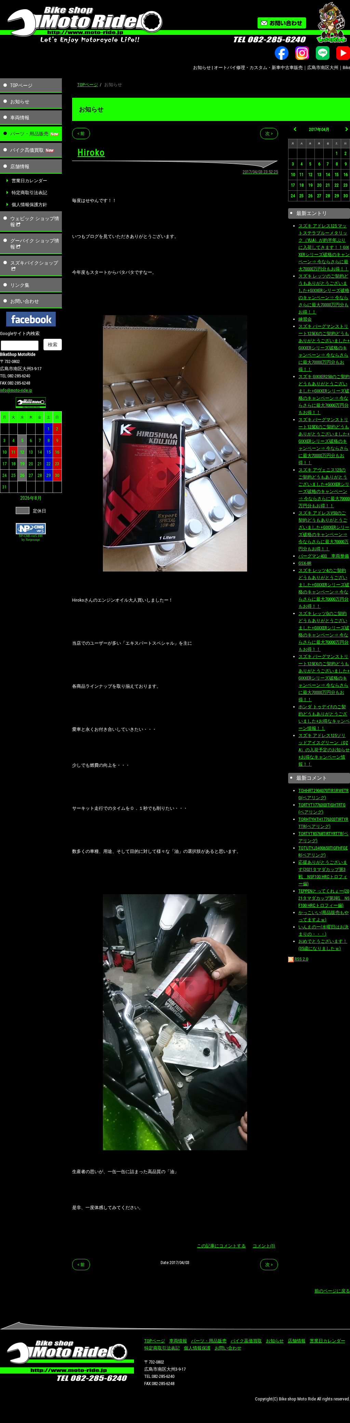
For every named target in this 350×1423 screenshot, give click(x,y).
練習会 (305, 319)
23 (57, 463)
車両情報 (19, 117)
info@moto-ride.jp (16, 390)
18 (13, 463)
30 (57, 475)
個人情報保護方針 (29, 204)
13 (31, 452)
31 (4, 486)
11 (13, 452)
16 (57, 452)
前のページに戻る (332, 1290)
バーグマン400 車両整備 (323, 556)
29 (48, 475)
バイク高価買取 (27, 150)
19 (22, 463)
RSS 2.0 (301, 959)
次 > (269, 133)
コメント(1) (264, 1245)
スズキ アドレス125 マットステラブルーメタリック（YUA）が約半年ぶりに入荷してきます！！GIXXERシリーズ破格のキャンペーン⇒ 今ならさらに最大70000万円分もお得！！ (324, 247)
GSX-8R (304, 563)
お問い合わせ (24, 301)
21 (40, 463)
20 (31, 463)
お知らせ (19, 101)
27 (31, 475)
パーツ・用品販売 (29, 133)
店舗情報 (19, 166)
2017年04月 (319, 129)
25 (13, 475)
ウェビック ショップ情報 (34, 221)
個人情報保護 (197, 1348)
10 (4, 452)
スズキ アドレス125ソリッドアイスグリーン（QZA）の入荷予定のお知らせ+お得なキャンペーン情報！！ (324, 750)
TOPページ (21, 85)
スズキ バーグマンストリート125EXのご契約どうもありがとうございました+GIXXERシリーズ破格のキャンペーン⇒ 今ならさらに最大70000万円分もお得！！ (324, 348)
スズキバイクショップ (34, 263)
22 (48, 463)
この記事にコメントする (221, 1245)
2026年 (27, 498)
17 (4, 463)
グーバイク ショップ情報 (34, 244)
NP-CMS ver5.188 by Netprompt (31, 537)
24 (4, 475)
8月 (38, 498)
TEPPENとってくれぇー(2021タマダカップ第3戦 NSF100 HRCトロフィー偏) (324, 898)
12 (22, 452)
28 (40, 475)
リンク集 (19, 285)
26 (22, 475)
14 (40, 452)
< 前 (81, 133)
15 (48, 452)
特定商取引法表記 (29, 192)
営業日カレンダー (29, 180)
